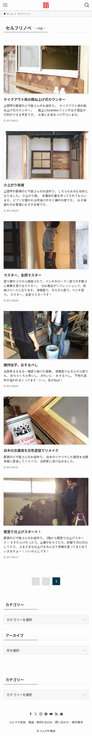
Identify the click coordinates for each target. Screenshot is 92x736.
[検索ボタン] (87, 5)
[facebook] (31, 714)
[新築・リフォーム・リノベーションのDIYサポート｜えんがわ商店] (46, 5)
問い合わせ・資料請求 (69, 722)
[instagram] (41, 714)
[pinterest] (46, 714)
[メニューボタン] (5, 5)
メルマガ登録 (17, 722)
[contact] (61, 714)
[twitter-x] (36, 714)
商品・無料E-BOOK (40, 722)
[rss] (56, 714)
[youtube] (51, 714)
